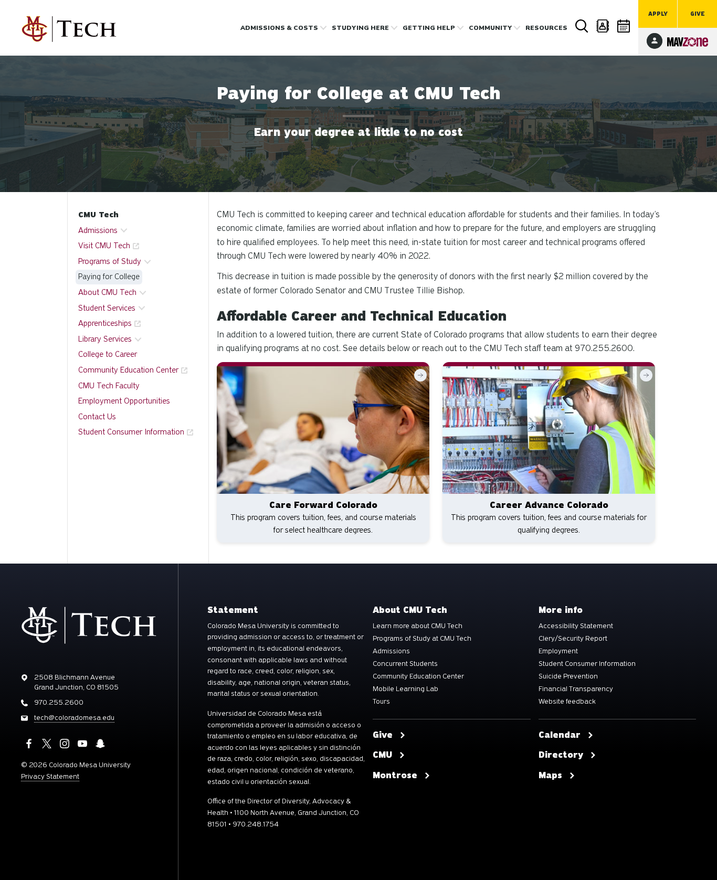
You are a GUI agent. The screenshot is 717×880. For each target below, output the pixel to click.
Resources (546, 28)
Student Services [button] (106, 308)
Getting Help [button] (429, 28)
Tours (381, 701)
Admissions (391, 651)
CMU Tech (98, 214)
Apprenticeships (105, 323)
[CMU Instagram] (64, 743)
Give (697, 13)
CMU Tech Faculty (109, 385)
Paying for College (109, 276)
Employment (558, 651)
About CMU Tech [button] (107, 292)
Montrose (395, 775)
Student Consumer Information (131, 432)
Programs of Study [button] (109, 261)
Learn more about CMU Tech (417, 626)
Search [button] (582, 26)
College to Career (107, 354)
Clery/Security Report (573, 638)
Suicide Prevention (568, 676)
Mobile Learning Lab (405, 689)
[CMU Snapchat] (100, 743)
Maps (550, 775)
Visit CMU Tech (104, 245)
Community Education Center (128, 370)
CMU (382, 755)
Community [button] (490, 28)
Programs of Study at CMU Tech (422, 638)
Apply (658, 13)
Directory (603, 26)
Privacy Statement (50, 776)
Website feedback (567, 701)
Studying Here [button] (360, 28)
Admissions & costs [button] (279, 28)
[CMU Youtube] (82, 743)
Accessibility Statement (576, 626)
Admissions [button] (98, 230)
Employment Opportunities (124, 401)
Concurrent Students (405, 664)
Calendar (624, 26)
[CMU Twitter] (46, 743)
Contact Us (97, 416)
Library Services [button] (105, 339)
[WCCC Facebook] (29, 743)
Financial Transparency (576, 689)
